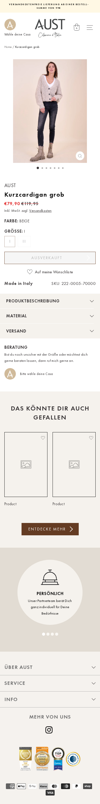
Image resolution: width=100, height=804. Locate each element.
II (25, 241)
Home (8, 47)
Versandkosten (40, 210)
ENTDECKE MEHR (47, 529)
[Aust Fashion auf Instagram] (50, 729)
